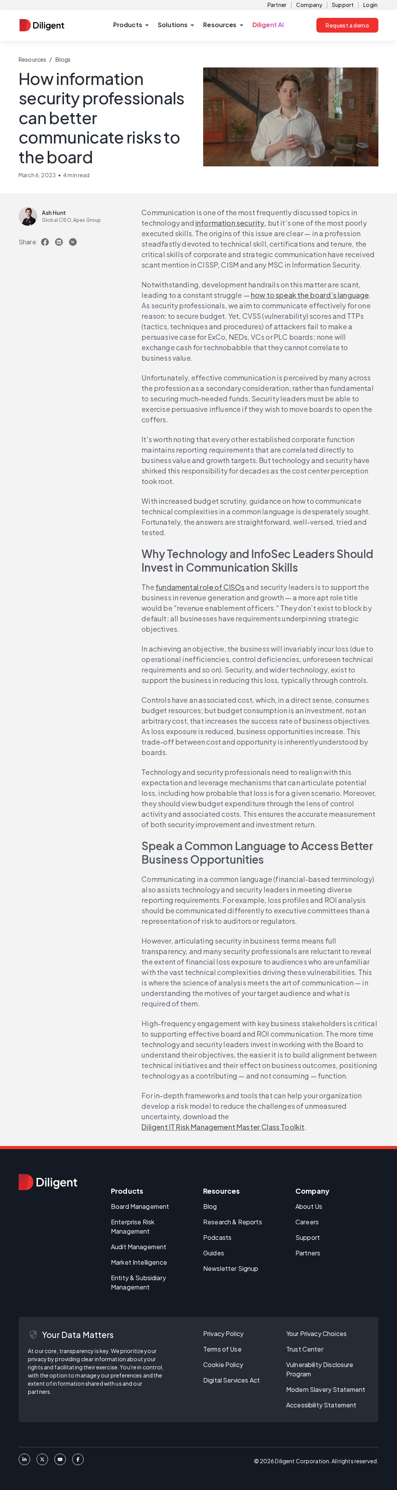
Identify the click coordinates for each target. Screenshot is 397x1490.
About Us (308, 1206)
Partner (277, 4)
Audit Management (138, 1247)
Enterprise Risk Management (132, 1226)
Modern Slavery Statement (326, 1389)
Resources (32, 59)
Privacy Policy (223, 1333)
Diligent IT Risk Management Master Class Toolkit (223, 1126)
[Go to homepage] (48, 1182)
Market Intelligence (139, 1262)
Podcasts (217, 1237)
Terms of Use (222, 1349)
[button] (130, 25)
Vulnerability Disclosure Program (320, 1369)
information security (229, 222)
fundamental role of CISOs (200, 587)
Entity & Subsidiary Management (138, 1282)
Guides (213, 1253)
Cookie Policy (223, 1364)
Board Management (140, 1206)
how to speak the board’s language (310, 294)
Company (309, 4)
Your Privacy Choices (316, 1333)
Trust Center (304, 1349)
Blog (210, 1206)
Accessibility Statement (321, 1405)
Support (343, 4)
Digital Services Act (231, 1380)
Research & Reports (232, 1222)
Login (370, 4)
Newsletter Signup (231, 1268)
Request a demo (347, 25)
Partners (307, 1253)
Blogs (63, 59)
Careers (307, 1222)
